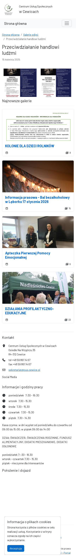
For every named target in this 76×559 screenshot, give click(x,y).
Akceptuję (16, 548)
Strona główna (15, 23)
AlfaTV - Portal (62, 552)
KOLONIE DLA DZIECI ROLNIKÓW (29, 146)
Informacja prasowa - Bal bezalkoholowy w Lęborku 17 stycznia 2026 (37, 199)
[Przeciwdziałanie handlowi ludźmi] (20, 83)
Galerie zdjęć (30, 34)
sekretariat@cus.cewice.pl (24, 369)
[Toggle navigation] (67, 23)
